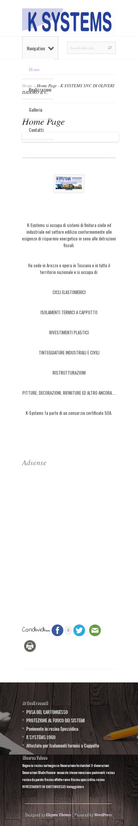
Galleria (35, 109)
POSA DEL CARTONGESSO (47, 711)
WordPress (103, 814)
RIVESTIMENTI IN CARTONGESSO (43, 786)
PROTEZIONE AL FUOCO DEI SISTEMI (55, 720)
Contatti (36, 129)
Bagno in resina (32, 765)
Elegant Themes (58, 814)
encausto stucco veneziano (73, 772)
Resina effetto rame (57, 779)
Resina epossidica (83, 779)
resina (110, 772)
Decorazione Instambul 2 (76, 765)
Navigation (36, 48)
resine (100, 779)
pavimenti (98, 772)
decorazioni (101, 765)
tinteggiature (74, 786)
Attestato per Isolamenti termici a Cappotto (62, 745)
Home (34, 69)
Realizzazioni (40, 89)
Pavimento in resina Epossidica (52, 728)
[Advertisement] (69, 536)
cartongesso (51, 765)
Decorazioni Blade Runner (39, 772)
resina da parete (32, 779)
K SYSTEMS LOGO (40, 736)
